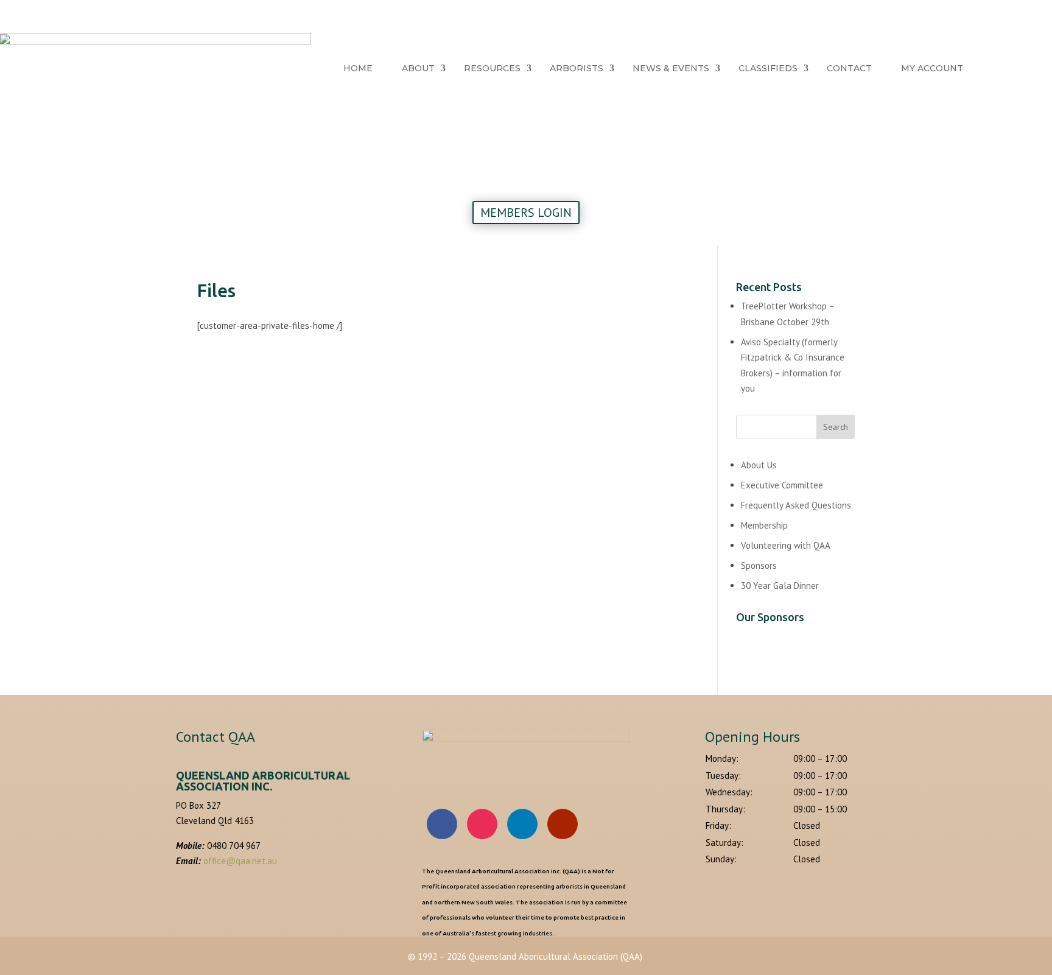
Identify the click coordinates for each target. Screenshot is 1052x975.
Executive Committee (782, 485)
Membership (764, 525)
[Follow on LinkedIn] (522, 824)
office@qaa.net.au (240, 861)
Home (358, 68)
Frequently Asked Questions (796, 505)
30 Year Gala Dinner (780, 585)
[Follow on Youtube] (562, 824)
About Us (759, 465)
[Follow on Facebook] (442, 824)
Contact (849, 68)
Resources (492, 68)
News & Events (671, 68)
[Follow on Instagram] (482, 824)
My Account (932, 68)
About (418, 68)
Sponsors (759, 565)
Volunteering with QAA (785, 545)
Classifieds (768, 68)
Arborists (576, 68)
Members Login (526, 212)
